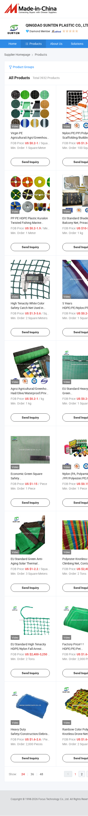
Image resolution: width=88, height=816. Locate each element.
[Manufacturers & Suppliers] (31, 8)
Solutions (77, 44)
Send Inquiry (30, 162)
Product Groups (23, 67)
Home (12, 44)
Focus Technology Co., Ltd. (54, 799)
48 (41, 774)
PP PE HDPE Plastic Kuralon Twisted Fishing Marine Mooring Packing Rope (29, 222)
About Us (56, 44)
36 (32, 774)
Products (35, 44)
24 (23, 774)
